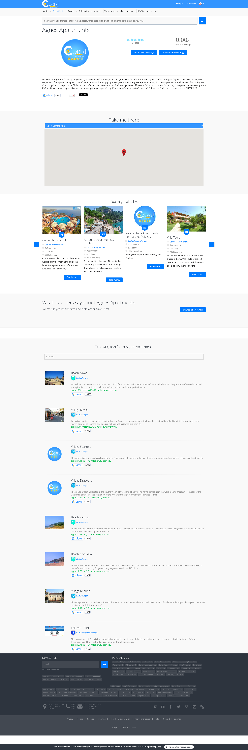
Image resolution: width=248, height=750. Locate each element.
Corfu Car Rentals (110, 695)
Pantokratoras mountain (166, 671)
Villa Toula (173, 237)
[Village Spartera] (54, 454)
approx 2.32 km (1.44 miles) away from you (91, 497)
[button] (123, 153)
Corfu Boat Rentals (93, 695)
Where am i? (118, 665)
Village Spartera (81, 447)
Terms (80, 719)
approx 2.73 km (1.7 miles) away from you (90, 571)
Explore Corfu (191, 662)
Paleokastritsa (118, 671)
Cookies (90, 719)
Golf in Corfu (138, 692)
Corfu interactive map (147, 665)
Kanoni (137, 671)
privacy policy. (154, 747)
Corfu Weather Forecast (168, 665)
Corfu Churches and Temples (183, 686)
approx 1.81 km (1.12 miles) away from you (91, 460)
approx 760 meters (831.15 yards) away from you (94, 426)
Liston (129, 671)
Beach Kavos (79, 373)
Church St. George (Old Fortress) (151, 674)
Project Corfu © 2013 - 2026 (124, 727)
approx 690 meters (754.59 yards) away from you (94, 390)
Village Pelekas (148, 671)
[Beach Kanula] (54, 522)
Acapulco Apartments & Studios (99, 241)
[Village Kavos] (54, 415)
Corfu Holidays (119, 662)
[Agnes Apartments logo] (75, 53)
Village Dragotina (82, 480)
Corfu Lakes (100, 689)
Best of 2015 (60, 11)
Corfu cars (197, 665)
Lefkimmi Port (80, 628)
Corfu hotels (185, 665)
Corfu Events (125, 692)
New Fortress (118, 674)
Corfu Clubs (64, 695)
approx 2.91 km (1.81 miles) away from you (91, 644)
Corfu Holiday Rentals (54, 244)
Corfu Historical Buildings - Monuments (154, 686)
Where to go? (131, 665)
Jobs (112, 719)
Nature (98, 11)
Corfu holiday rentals (121, 668)
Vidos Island (115, 686)
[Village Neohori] (54, 596)
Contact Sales (89, 708)
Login (180, 3)
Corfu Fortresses (129, 686)
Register (192, 3)
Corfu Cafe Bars (77, 695)
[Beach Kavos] (54, 378)
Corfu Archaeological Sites (172, 689)
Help (157, 719)
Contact (166, 719)
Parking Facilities (158, 695)
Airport (151, 668)
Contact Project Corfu (92, 704)
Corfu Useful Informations (87, 632)
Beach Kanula (80, 517)
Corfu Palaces (48, 689)
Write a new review (147, 11)
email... (47, 664)
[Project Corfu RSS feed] (202, 707)
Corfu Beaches (82, 378)
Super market (143, 695)
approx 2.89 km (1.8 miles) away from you (90, 608)
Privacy (70, 719)
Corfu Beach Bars (50, 695)
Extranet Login (124, 719)
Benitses (192, 671)
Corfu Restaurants (93, 676)
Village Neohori (80, 591)
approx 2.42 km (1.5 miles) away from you (90, 534)
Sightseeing (86, 11)
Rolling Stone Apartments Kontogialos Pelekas (141, 235)
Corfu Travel (147, 662)
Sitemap (177, 719)
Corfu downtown (138, 668)
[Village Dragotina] (54, 488)
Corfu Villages (82, 414)
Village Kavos (79, 410)
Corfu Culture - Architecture (82, 689)
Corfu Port (161, 668)
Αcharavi (182, 671)
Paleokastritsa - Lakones (191, 668)
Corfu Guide (178, 662)
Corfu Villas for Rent (93, 679)
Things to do (111, 11)
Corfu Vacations (134, 662)
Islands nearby (128, 11)
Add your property (143, 719)
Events (73, 11)
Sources (102, 719)
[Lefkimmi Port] (54, 631)
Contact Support (90, 706)
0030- (73, 704)
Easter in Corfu (49, 692)
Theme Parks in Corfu (108, 692)
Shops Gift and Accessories (178, 695)
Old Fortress (131, 674)
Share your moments (172, 52)
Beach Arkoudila (81, 554)
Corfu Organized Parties (88, 692)
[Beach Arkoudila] (54, 559)
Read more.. (72, 277)
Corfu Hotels (63, 679)
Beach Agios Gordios (175, 674)
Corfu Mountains (114, 689)
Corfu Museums (49, 679)
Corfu (47, 11)
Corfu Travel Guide (162, 662)
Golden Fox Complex (55, 240)
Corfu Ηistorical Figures (67, 692)
